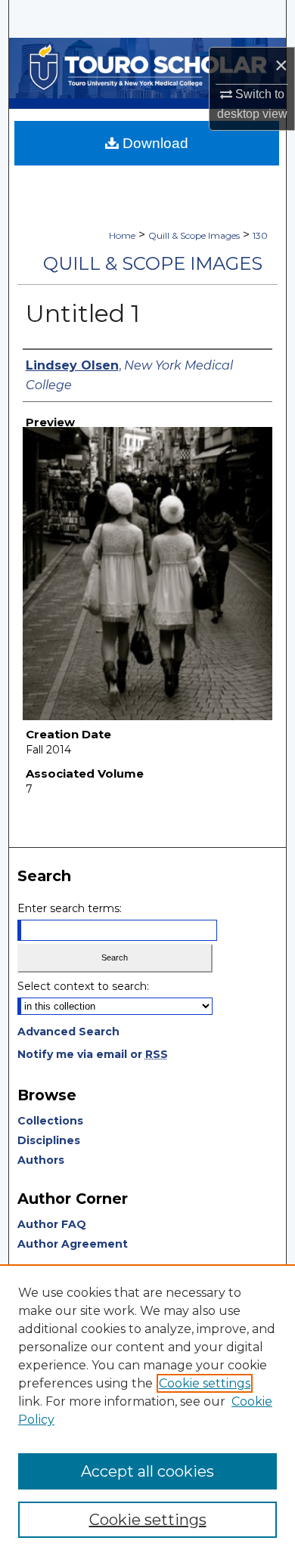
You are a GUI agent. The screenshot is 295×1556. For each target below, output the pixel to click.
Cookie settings (204, 1383)
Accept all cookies (147, 1471)
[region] (147, 1410)
